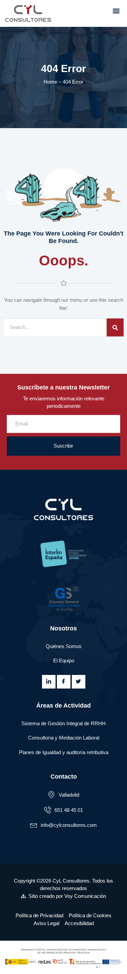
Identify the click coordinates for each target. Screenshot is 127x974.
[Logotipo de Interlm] (63, 554)
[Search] (115, 327)
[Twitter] (78, 682)
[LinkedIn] (49, 682)
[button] (116, 10)
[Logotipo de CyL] (31, 13)
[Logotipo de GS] (63, 597)
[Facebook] (63, 682)
